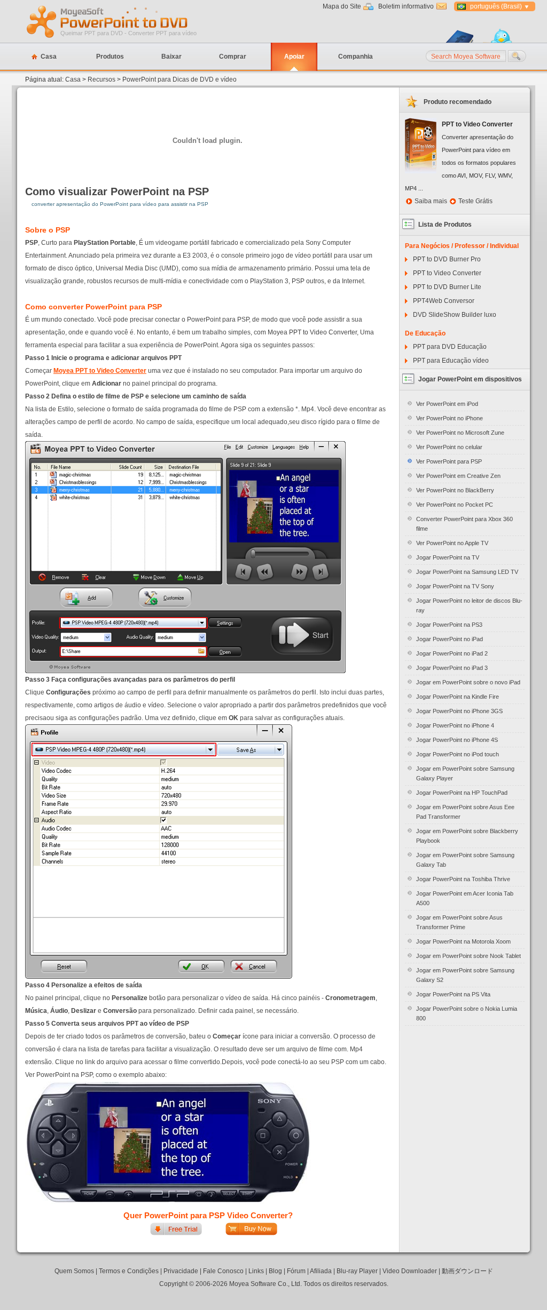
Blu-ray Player (357, 1271)
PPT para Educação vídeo (451, 360)
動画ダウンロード (467, 1271)
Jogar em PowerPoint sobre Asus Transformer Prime (459, 922)
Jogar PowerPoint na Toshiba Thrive (463, 879)
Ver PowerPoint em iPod (447, 404)
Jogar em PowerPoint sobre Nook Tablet (468, 956)
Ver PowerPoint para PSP (449, 461)
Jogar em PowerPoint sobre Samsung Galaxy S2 (465, 975)
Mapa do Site (342, 6)
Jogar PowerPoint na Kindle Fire (457, 696)
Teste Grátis (475, 201)
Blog (275, 1271)
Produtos (110, 56)
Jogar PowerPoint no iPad (449, 639)
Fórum (296, 1271)
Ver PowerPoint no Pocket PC (454, 504)
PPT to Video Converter (447, 273)
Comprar (232, 56)
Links (256, 1271)
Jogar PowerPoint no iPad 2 (452, 653)
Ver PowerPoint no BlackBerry (455, 490)
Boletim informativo (406, 6)
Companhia (355, 56)
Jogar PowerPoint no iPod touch (457, 754)
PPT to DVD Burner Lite (447, 287)
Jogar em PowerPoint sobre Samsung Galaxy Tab (465, 860)
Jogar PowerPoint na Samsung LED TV (467, 572)
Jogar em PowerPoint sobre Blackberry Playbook (467, 836)
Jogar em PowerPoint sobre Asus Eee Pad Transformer (465, 812)
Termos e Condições (129, 1271)
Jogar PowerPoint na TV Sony (455, 586)
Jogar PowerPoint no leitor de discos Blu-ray (469, 605)
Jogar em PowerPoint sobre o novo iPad (468, 682)
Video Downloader (409, 1271)
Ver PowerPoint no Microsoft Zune (460, 432)
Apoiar (294, 56)
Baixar (171, 56)
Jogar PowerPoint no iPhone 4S (457, 740)
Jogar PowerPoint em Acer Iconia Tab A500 (464, 898)
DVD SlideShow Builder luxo (454, 314)
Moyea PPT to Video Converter (312, 332)
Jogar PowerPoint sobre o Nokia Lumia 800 (466, 1013)
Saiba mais (431, 201)
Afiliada (321, 1271)
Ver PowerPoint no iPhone (449, 418)
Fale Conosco (223, 1271)
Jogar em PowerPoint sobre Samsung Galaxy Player (465, 773)
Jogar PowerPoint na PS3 (449, 624)
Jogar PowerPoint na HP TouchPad (461, 792)
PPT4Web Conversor (443, 301)
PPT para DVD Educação (450, 346)
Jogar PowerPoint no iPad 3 (452, 668)
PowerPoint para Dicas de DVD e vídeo (179, 79)
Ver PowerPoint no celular (449, 447)
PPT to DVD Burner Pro (447, 259)
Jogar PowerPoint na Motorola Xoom (463, 941)
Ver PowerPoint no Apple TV (452, 543)
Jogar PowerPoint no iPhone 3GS (459, 711)
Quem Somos (74, 1271)
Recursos (101, 79)
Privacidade (180, 1271)
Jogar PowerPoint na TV (447, 557)
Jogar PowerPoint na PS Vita (453, 994)
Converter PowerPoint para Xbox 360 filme (464, 524)
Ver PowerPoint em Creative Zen (458, 476)
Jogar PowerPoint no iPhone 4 (455, 725)
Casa (49, 56)
